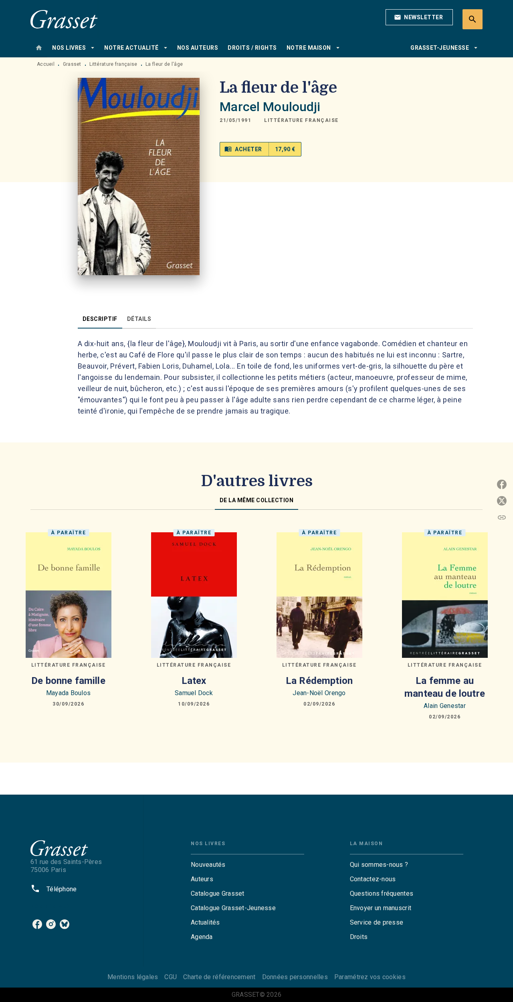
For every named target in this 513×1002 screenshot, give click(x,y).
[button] (419, 17)
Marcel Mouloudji (270, 106)
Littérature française (113, 64)
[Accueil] (64, 19)
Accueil (46, 64)
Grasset (72, 64)
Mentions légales (132, 977)
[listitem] (37, 924)
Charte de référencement (219, 977)
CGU (170, 977)
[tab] (38, 47)
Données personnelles (295, 977)
